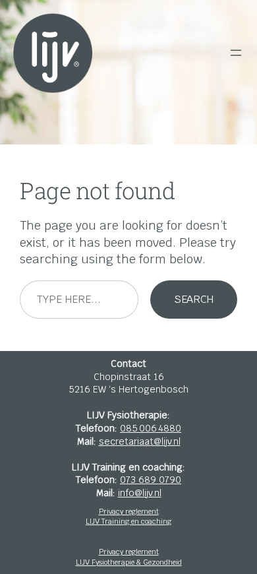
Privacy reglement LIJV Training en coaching (128, 516)
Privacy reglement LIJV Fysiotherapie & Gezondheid (129, 557)
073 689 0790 (150, 480)
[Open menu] (236, 53)
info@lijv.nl (139, 493)
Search (194, 299)
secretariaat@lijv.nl (140, 441)
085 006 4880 (150, 428)
